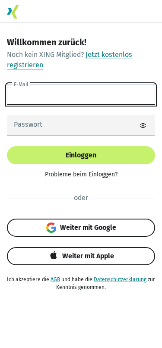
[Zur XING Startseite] (13, 12)
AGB (55, 279)
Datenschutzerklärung (120, 279)
